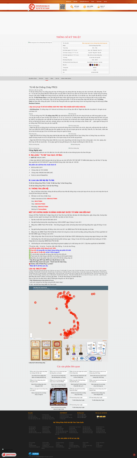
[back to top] (134, 455)
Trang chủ (69, 1)
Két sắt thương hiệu (87, 429)
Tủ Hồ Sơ (31, 414)
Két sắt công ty (45, 429)
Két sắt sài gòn (32, 427)
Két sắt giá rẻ (99, 428)
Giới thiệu (75, 1)
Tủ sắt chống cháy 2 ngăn (78, 400)
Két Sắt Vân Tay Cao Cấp (48, 417)
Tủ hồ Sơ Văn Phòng (52, 186)
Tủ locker (71, 444)
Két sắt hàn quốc (86, 428)
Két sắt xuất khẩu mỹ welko (66, 414)
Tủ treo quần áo (46, 444)
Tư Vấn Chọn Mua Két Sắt (62, 431)
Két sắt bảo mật (59, 429)
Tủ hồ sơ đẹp (32, 442)
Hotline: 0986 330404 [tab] (66, 78)
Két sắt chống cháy (100, 429)
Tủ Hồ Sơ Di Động (60, 447)
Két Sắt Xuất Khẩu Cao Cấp (66, 417)
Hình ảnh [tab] (41, 78)
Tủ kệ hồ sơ (99, 447)
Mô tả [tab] (47, 78)
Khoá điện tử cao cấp (101, 432)
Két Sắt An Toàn (32, 416)
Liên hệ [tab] (57, 78)
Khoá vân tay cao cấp (88, 432)
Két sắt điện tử (32, 428)
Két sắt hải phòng (46, 427)
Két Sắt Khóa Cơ (73, 431)
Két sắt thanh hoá (100, 427)
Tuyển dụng (99, 1)
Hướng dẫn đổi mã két (84, 1)
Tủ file (84, 444)
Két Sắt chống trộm (73, 432)
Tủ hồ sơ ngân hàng (87, 445)
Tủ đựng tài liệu (32, 445)
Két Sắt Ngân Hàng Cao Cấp (49, 418)
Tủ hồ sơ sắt (85, 442)
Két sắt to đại (32, 429)
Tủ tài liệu (71, 442)
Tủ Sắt (48, 183)
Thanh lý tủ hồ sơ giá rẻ (34, 447)
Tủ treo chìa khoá (100, 442)
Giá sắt (30, 444)
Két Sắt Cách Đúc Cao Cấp (34, 418)
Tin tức (92, 1)
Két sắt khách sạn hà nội (74, 427)
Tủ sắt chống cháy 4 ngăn (78, 407)
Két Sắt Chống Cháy (33, 417)
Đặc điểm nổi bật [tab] (33, 78)
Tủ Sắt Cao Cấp (55, 183)
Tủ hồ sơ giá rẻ (59, 445)
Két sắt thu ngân (32, 431)
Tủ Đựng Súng (46, 414)
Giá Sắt (84, 447)
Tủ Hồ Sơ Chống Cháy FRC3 (37, 183)
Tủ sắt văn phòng (60, 442)
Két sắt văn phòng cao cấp (35, 432)
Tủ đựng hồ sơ (45, 445)
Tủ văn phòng (99, 445)
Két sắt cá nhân (72, 429)
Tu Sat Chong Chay (66, 183)
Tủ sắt (97, 444)
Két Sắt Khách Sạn (47, 416)
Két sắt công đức (46, 431)
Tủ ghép (58, 444)
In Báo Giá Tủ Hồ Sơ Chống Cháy (37, 362)
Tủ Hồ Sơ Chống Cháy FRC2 (37, 186)
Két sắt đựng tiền (60, 428)
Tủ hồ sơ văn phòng (73, 445)
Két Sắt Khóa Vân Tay (88, 431)
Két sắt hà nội (45, 428)
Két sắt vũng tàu (86, 427)
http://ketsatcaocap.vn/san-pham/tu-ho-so (42, 280)
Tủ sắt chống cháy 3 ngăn (98, 400)
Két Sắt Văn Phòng (65, 416)
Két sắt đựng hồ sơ (46, 432)
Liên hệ (105, 1)
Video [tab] (52, 78)
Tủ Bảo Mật (63, 418)
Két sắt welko (72, 428)
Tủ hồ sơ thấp (45, 442)
